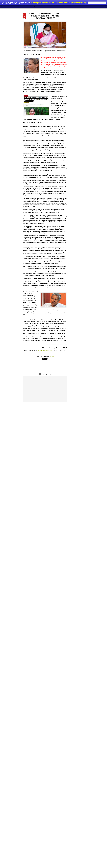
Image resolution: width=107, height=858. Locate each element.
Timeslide (36, 7)
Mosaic (19, 7)
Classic (3, 7)
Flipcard (8, 7)
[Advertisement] (76, 39)
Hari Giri (52, 356)
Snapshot (30, 7)
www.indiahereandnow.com (44, 350)
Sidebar (24, 7)
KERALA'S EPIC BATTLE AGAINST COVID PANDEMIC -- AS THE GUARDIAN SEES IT (45, 16)
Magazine (13, 7)
